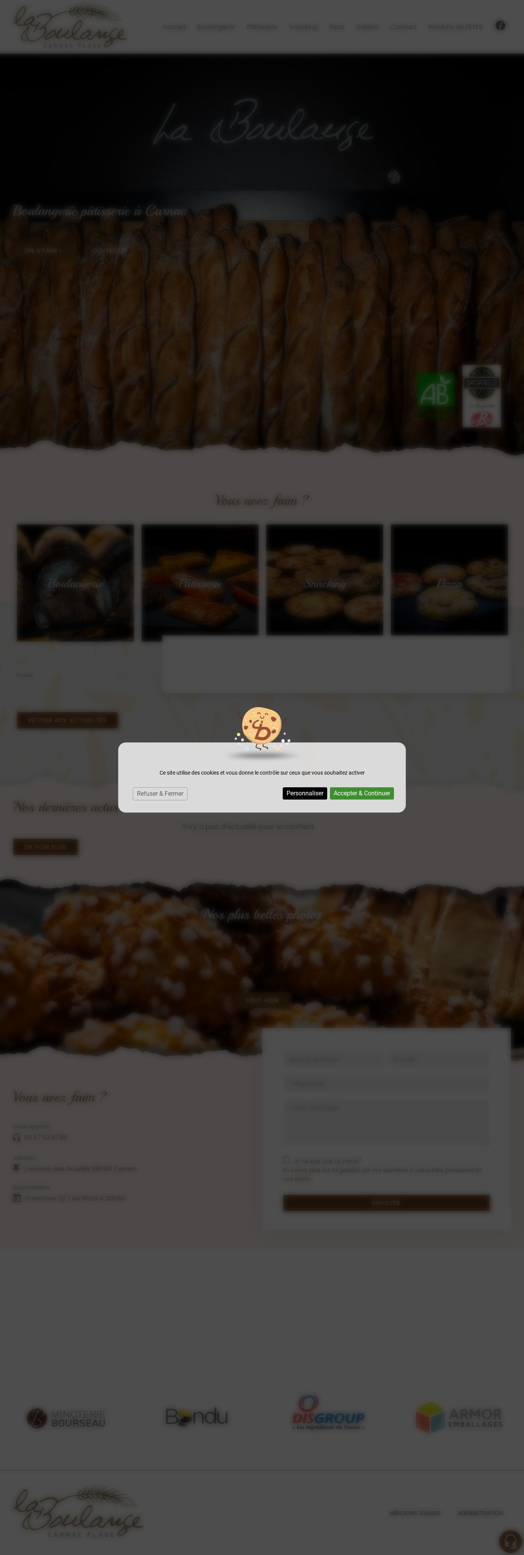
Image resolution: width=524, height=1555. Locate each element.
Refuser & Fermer (160, 793)
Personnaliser (305, 793)
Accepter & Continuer (362, 793)
